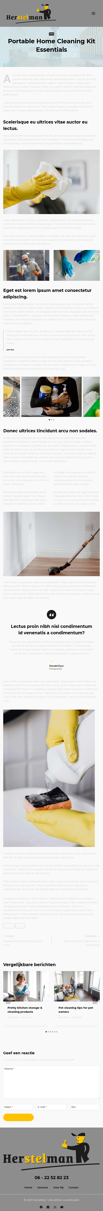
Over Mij (58, 1187)
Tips (51, 34)
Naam (8, 1107)
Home (20, 926)
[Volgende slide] (97, 397)
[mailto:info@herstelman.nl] (62, 1207)
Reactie (9, 1068)
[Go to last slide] (8, 1000)
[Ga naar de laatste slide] (5, 397)
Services (42, 1187)
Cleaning (9, 926)
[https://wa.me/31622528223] (55, 1207)
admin (47, 57)
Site (73, 1107)
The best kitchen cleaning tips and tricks (22, 940)
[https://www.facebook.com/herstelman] (41, 1207)
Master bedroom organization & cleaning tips (82, 940)
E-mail (42, 1107)
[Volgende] (95, 1000)
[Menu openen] (93, 13)
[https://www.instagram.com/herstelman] (48, 1207)
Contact (74, 1187)
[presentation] (26, 986)
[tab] (49, 419)
